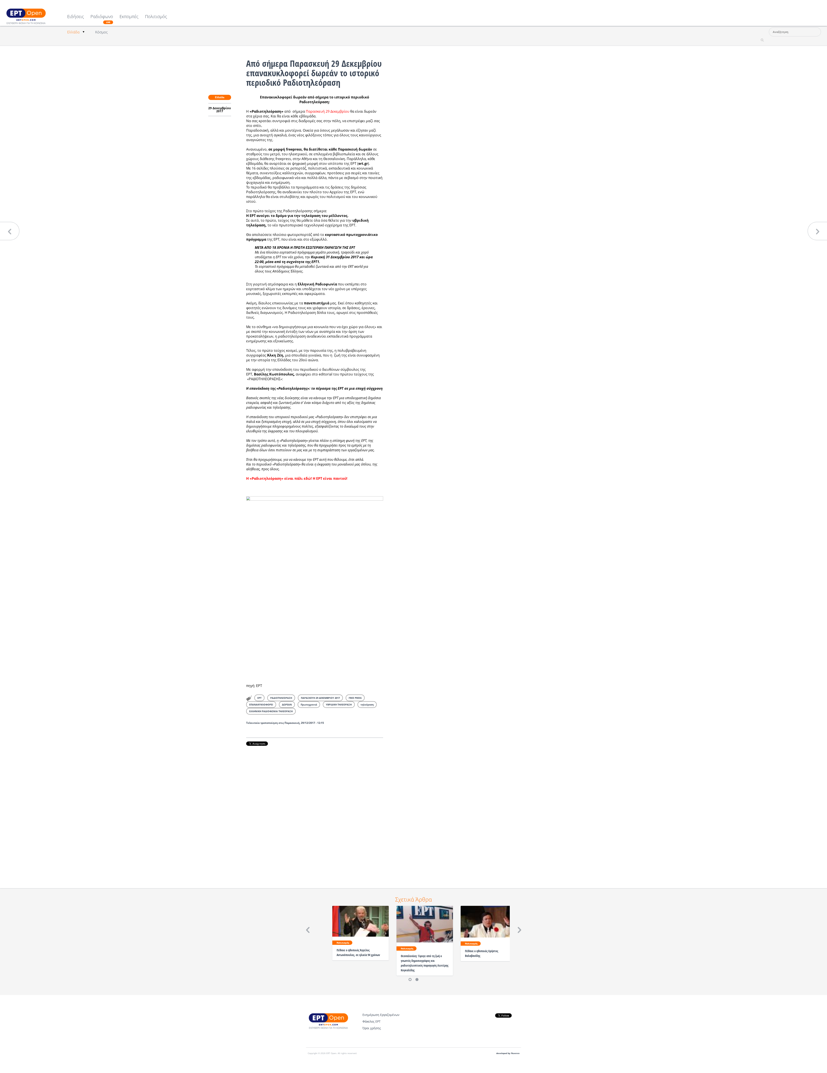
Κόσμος (101, 32)
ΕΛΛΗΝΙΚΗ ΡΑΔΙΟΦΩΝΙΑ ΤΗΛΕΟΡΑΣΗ (271, 711)
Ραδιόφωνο (101, 18)
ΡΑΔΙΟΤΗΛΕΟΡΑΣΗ (281, 697)
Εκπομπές (129, 16)
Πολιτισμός (156, 16)
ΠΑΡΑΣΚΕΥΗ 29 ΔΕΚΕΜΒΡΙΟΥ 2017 (320, 697)
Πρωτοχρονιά (309, 704)
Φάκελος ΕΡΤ (371, 1021)
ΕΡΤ (259, 697)
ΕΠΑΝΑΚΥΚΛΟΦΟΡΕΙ (261, 704)
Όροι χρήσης (371, 1028)
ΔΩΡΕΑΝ (287, 704)
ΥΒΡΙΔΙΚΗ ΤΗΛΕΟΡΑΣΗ (339, 704)
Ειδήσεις (75, 16)
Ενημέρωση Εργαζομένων (381, 1015)
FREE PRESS (355, 697)
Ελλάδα (73, 32)
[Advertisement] (314, 811)
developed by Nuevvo (507, 1053)
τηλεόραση (367, 704)
